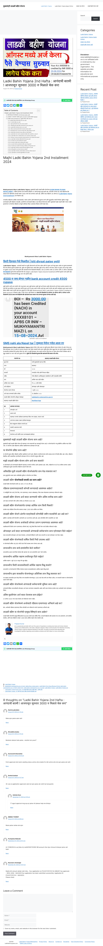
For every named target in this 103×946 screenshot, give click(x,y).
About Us (51, 941)
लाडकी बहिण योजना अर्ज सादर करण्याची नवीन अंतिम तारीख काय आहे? (22, 130)
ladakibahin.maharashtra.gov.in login (15, 686)
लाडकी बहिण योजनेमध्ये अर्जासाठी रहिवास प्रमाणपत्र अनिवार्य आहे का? (23, 150)
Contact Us (58, 941)
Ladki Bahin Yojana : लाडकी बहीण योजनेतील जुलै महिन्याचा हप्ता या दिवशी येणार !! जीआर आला (89, 127)
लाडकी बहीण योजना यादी (93, 6)
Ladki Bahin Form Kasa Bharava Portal (49, 686)
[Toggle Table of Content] (37, 110)
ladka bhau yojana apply (32, 686)
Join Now (67, 100)
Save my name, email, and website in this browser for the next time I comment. (30, 928)
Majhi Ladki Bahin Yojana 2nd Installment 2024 (19, 113)
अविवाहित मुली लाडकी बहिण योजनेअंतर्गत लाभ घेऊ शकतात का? (22, 125)
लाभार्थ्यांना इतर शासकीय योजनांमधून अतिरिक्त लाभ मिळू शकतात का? (23, 145)
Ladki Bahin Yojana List (62, 687)
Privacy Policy (43, 941)
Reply (7, 722)
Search (82, 15)
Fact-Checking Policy (77, 941)
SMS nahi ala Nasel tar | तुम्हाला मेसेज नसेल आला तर (20, 118)
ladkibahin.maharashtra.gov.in (42, 397)
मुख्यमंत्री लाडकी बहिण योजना (14, 6)
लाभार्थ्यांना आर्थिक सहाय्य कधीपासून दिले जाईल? (19, 142)
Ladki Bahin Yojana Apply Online (64, 6)
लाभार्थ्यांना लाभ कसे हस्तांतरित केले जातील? (19, 140)
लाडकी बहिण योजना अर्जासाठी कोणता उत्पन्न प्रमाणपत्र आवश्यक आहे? (23, 135)
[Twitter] (5, 639)
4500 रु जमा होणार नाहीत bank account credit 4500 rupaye (22, 116)
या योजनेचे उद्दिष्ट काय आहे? (15, 122)
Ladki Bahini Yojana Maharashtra (28, 941)
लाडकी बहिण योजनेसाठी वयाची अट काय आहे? (19, 127)
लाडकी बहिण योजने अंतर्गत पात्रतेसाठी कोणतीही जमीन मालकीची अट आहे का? (24, 134)
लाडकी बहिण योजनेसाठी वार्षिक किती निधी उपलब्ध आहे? (20, 139)
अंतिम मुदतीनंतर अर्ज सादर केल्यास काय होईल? (19, 149)
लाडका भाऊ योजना (80, 6)
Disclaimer (66, 941)
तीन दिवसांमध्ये (6, 272)
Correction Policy (90, 941)
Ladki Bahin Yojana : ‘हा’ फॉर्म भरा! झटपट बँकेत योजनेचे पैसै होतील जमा (20, 691)
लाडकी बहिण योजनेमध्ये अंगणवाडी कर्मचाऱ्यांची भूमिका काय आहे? (22, 147)
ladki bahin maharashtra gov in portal (34, 687)
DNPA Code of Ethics (26, 943)
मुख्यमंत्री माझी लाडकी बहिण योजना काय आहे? (18, 120)
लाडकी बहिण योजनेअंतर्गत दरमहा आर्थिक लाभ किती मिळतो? (21, 132)
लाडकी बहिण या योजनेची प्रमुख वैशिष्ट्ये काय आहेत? (20, 152)
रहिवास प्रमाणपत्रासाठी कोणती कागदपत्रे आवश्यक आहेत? (21, 129)
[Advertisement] (38, 22)
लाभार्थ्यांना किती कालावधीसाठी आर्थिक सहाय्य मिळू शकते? (21, 144)
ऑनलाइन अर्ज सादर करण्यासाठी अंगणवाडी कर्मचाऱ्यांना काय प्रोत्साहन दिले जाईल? (25, 137)
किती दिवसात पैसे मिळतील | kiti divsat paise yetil (19, 115)
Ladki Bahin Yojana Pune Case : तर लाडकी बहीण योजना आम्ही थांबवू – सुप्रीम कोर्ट (23, 689)
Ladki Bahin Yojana (46, 6)
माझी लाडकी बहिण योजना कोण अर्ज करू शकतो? (19, 123)
